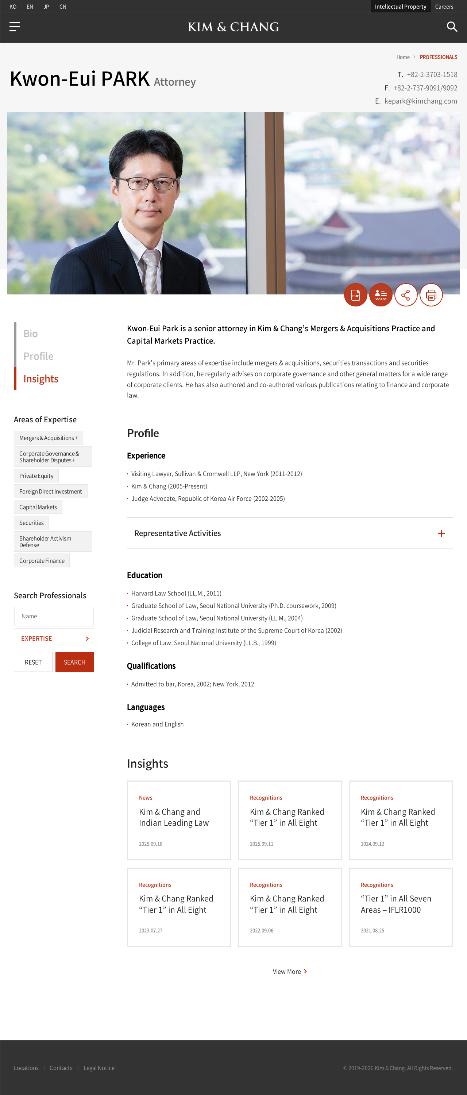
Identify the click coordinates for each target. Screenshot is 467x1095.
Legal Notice (99, 1067)
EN (30, 6)
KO (12, 6)
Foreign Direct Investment (50, 491)
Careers (444, 6)
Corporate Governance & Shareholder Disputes (49, 456)
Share (406, 294)
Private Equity (36, 476)
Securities (31, 523)
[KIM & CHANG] (233, 26)
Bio (30, 333)
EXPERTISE (36, 638)
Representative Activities (177, 533)
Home (403, 56)
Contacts (61, 1067)
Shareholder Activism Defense (45, 541)
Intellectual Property (401, 6)
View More (287, 971)
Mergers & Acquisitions (48, 438)
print (431, 294)
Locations (26, 1067)
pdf (355, 294)
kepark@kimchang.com (421, 101)
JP (46, 6)
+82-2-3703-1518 (432, 74)
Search (452, 26)
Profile (38, 356)
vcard (381, 294)
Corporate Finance (41, 560)
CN (62, 6)
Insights (40, 378)
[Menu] (14, 26)
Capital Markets (38, 507)
